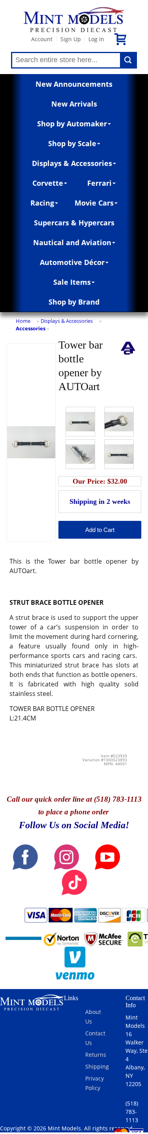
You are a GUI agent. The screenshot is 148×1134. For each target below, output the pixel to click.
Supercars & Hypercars (74, 222)
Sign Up (70, 39)
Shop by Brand (74, 302)
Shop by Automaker (72, 123)
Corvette (47, 183)
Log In (96, 39)
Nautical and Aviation (72, 242)
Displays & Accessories (72, 163)
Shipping (97, 1066)
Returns (95, 1054)
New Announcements (74, 84)
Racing (42, 203)
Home (23, 320)
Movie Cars (94, 203)
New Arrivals (74, 104)
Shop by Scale (72, 143)
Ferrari (99, 183)
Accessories (30, 328)
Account (41, 39)
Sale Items (72, 282)
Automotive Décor (72, 262)
